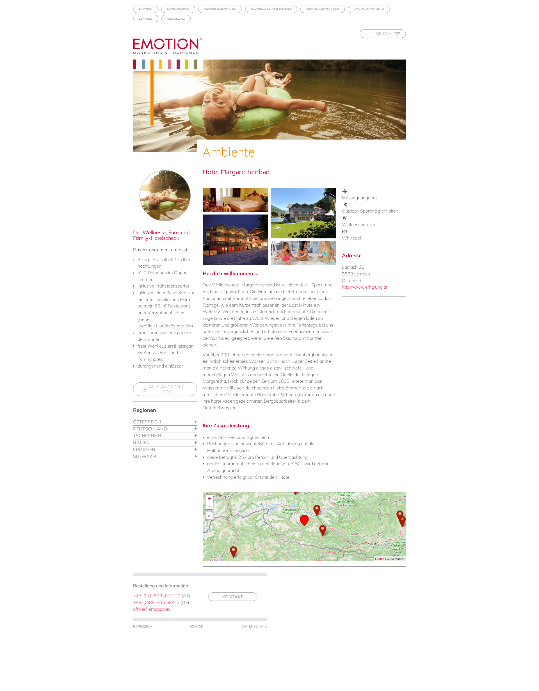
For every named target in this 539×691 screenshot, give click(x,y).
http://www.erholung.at (364, 287)
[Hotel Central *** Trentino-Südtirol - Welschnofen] (233, 552)
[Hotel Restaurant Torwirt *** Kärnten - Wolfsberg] (402, 521)
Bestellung (176, 18)
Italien (141, 442)
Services (145, 18)
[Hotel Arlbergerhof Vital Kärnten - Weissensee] (322, 531)
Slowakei (144, 456)
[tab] (165, 422)
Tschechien (147, 435)
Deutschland (150, 429)
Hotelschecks (178, 9)
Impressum (142, 626)
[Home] (169, 46)
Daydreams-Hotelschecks (271, 9)
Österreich (147, 422)
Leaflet (379, 558)
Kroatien (144, 449)
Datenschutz (254, 626)
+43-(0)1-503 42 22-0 (157, 595)
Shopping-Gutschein (220, 9)
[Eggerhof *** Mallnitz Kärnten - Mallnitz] (316, 510)
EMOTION (145, 9)
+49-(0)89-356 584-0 (156, 602)
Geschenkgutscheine (322, 9)
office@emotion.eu (152, 609)
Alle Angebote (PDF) (167, 389)
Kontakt (232, 596)
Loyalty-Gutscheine (369, 9)
